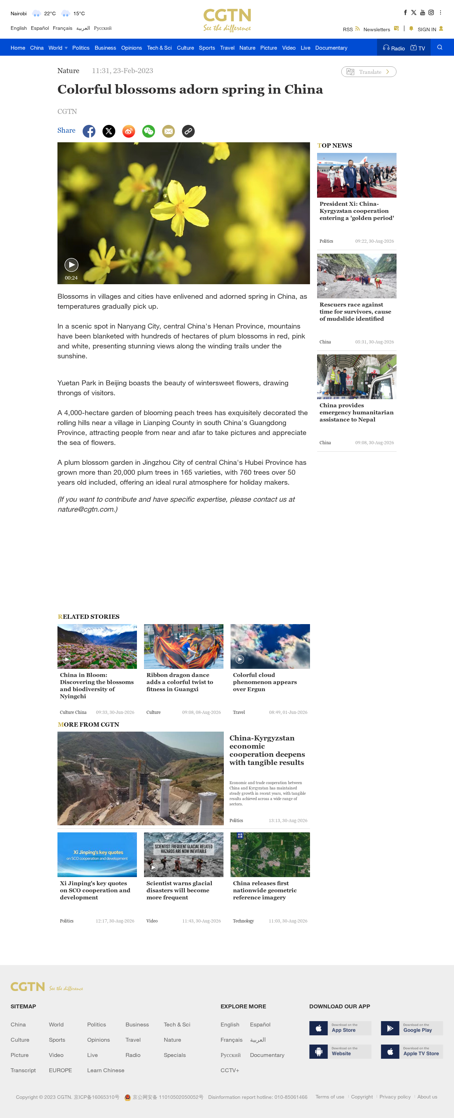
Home (18, 47)
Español (40, 28)
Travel (227, 47)
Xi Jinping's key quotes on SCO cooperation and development (95, 890)
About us (427, 1097)
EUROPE (60, 1070)
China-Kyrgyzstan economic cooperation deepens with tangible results (267, 750)
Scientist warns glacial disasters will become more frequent (179, 890)
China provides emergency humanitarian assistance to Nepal (357, 412)
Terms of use (330, 1097)
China (37, 47)
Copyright (362, 1097)
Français (62, 28)
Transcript (23, 1070)
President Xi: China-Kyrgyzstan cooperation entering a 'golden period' (357, 210)
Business (105, 47)
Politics (81, 47)
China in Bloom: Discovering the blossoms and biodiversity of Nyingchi (97, 685)
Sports (207, 47)
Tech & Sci (159, 47)
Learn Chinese (105, 1070)
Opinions (131, 47)
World (56, 47)
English (19, 28)
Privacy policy (395, 1097)
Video (289, 47)
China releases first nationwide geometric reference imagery (265, 890)
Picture (268, 47)
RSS (348, 29)
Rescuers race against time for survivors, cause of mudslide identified (355, 311)
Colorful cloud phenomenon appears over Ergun (265, 682)
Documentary (331, 47)
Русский (103, 28)
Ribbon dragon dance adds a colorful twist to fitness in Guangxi (179, 682)
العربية (83, 28)
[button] (71, 265)
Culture (185, 47)
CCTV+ (230, 1070)
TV (422, 48)
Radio (398, 48)
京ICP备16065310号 (97, 1097)
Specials (175, 1055)
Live (305, 47)
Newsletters (377, 29)
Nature (247, 47)
